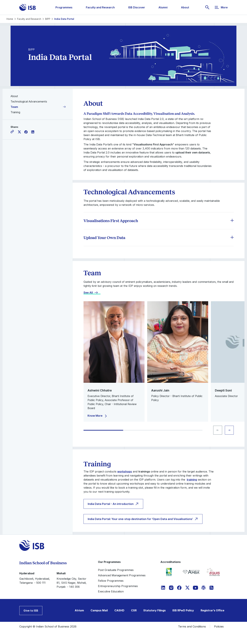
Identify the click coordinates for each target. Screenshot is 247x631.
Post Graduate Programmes (116, 570)
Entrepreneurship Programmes (118, 586)
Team (14, 107)
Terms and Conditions (192, 626)
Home (10, 18)
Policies (219, 626)
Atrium (79, 610)
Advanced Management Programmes (122, 575)
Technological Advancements (29, 101)
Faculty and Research (100, 7)
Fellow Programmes (111, 580)
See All (88, 292)
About (185, 7)
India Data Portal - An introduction (111, 504)
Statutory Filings (154, 610)
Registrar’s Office (212, 610)
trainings (144, 471)
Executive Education (111, 591)
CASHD (119, 610)
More (224, 7)
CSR (134, 610)
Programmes (63, 7)
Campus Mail (99, 610)
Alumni (163, 7)
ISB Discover (136, 7)
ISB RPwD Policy (183, 610)
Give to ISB (31, 610)
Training (15, 112)
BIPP (47, 18)
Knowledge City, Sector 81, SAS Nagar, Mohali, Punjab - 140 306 (72, 582)
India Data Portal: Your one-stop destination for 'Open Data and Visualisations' (140, 519)
